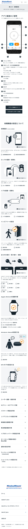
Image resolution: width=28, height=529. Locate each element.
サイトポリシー (9, 526)
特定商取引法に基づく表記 (19, 524)
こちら (23, 9)
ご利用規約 (3, 526)
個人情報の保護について (10, 524)
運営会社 (2, 524)
